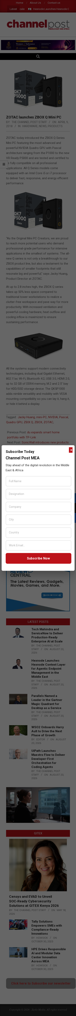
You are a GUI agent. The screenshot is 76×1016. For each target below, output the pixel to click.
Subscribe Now (38, 558)
